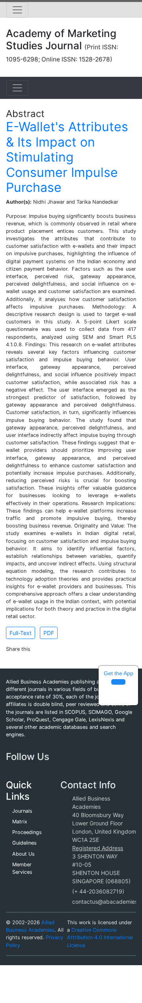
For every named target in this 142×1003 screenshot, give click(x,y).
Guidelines (24, 843)
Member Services (22, 868)
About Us (23, 854)
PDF (48, 633)
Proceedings (27, 832)
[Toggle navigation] (17, 10)
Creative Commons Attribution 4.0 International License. (100, 937)
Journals (22, 811)
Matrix (19, 822)
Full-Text (20, 633)
